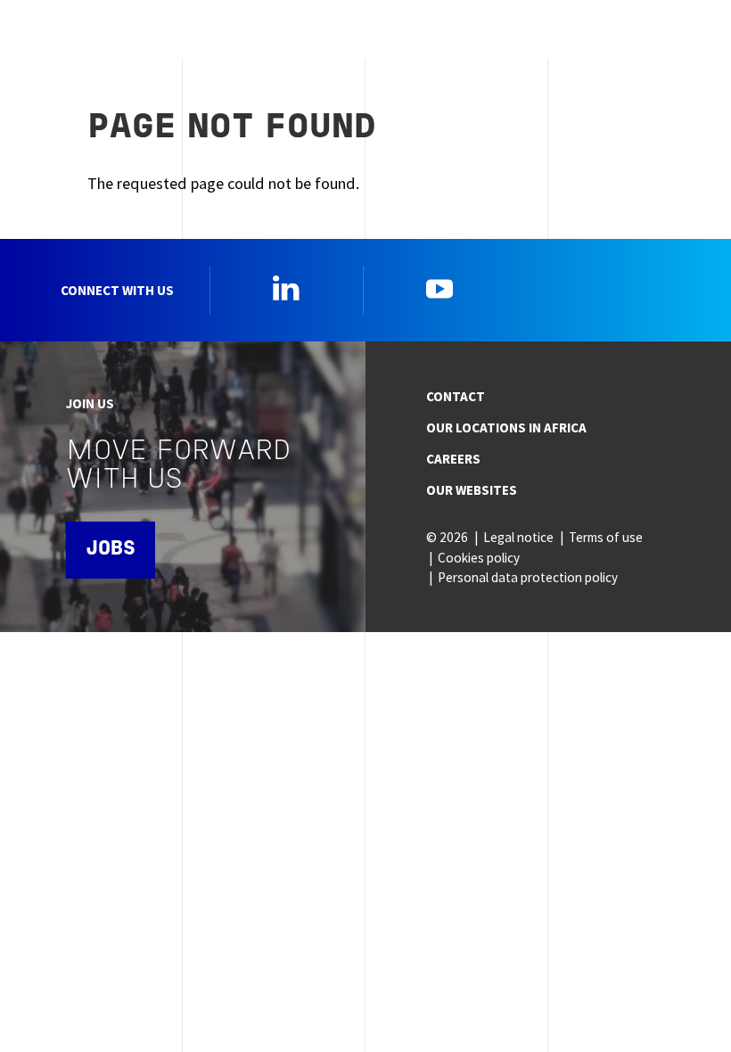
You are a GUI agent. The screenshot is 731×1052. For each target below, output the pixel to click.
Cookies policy (479, 557)
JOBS (111, 549)
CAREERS (453, 458)
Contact (455, 396)
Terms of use (606, 537)
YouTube (439, 288)
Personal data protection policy (528, 577)
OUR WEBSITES (471, 489)
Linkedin (286, 288)
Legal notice (518, 537)
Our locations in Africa (506, 427)
